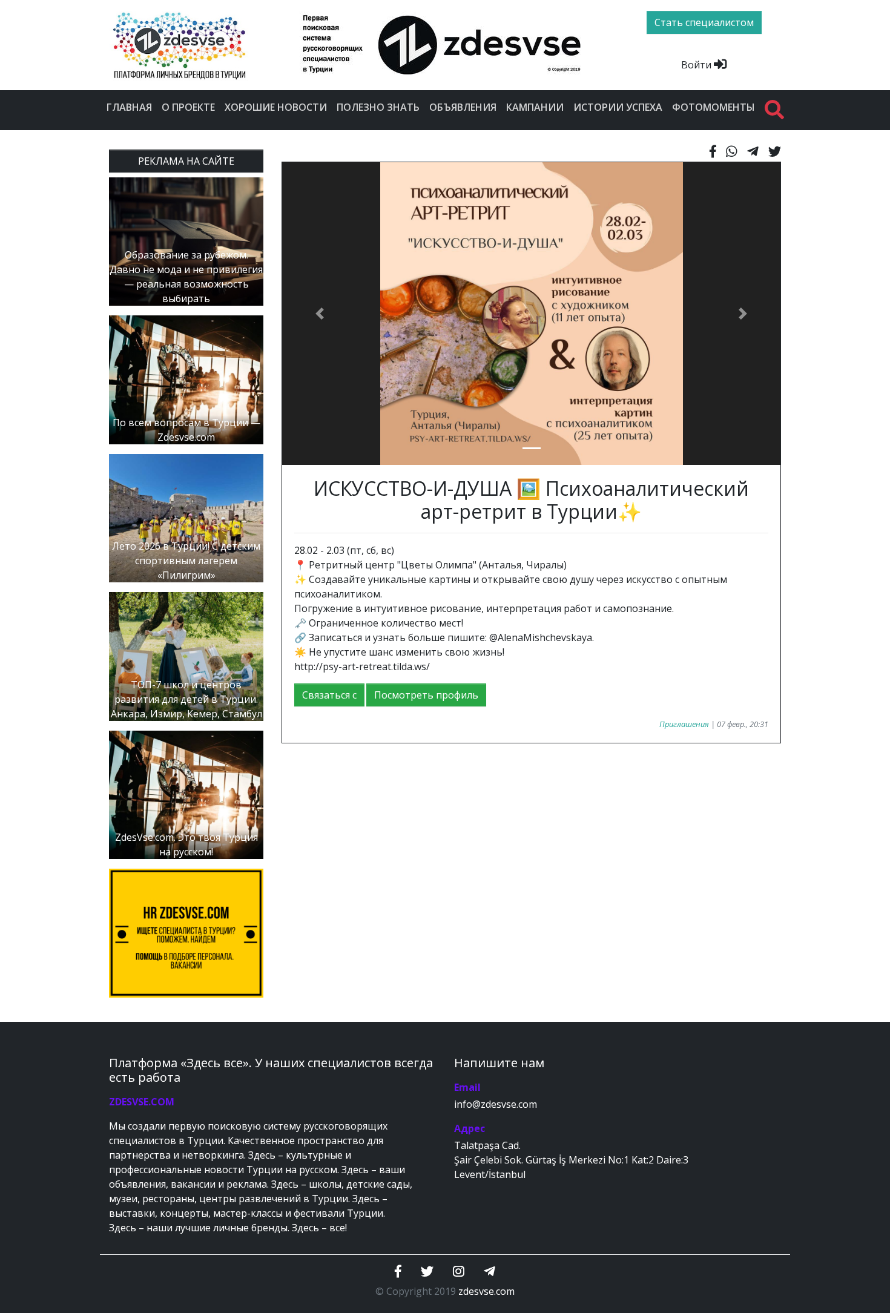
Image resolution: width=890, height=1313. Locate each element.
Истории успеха (617, 107)
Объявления (462, 107)
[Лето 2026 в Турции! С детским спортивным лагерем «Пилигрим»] (186, 517)
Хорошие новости (276, 107)
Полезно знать (378, 107)
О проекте (188, 107)
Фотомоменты (713, 107)
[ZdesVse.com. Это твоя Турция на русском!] (186, 793)
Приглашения (684, 724)
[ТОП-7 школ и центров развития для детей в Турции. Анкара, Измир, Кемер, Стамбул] (186, 655)
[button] (319, 313)
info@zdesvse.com (495, 1104)
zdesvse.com (486, 1291)
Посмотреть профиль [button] (426, 695)
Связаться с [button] (329, 695)
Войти (697, 64)
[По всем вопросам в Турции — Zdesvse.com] (186, 379)
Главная (129, 107)
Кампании (535, 107)
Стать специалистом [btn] (704, 22)
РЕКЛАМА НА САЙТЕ (186, 161)
